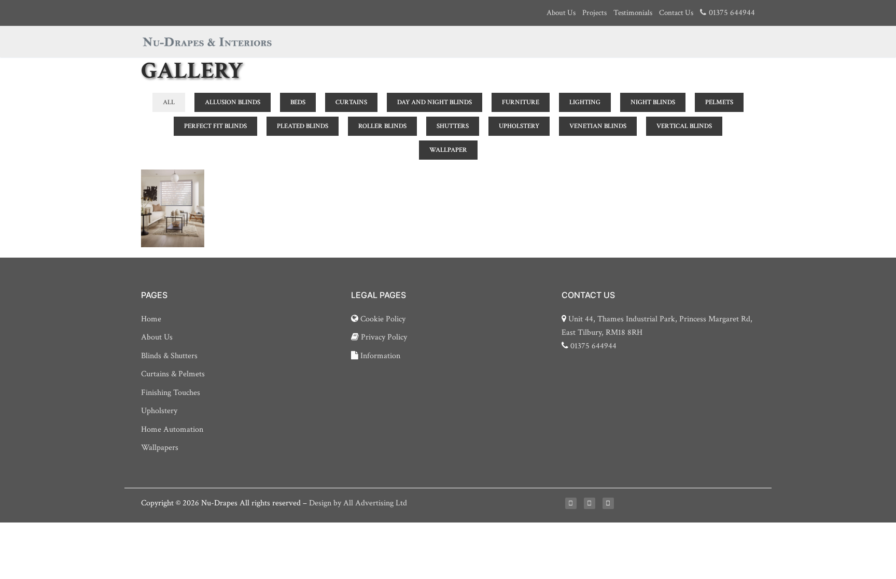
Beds (297, 102)
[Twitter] (589, 503)
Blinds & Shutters (169, 355)
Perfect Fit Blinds (215, 126)
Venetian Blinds (597, 126)
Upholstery (519, 126)
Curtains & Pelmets (173, 374)
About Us (561, 13)
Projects (594, 13)
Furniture (520, 102)
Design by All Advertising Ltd (358, 503)
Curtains (351, 102)
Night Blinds (653, 102)
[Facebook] (571, 503)
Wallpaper (448, 150)
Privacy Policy (383, 337)
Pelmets (719, 102)
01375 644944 (593, 346)
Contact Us (676, 13)
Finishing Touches (170, 392)
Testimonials (632, 13)
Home (151, 319)
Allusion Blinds (232, 102)
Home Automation (172, 429)
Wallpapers (159, 447)
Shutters (453, 126)
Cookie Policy (381, 319)
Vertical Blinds (684, 126)
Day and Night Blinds (434, 102)
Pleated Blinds (302, 126)
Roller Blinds (382, 126)
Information (379, 355)
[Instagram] (608, 503)
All (169, 102)
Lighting (584, 102)
